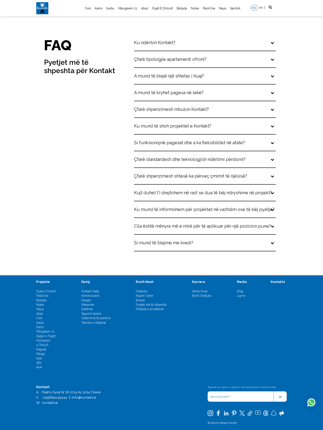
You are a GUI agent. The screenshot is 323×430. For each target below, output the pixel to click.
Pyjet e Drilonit (162, 8)
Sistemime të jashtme (96, 318)
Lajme (241, 295)
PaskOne (209, 8)
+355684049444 (54, 397)
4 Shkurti (42, 345)
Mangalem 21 (127, 8)
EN (261, 7)
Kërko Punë (199, 291)
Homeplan (43, 340)
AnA (39, 367)
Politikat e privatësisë (150, 309)
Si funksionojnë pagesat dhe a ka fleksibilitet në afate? (189, 142)
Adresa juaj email (220, 396)
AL (254, 7)
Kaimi (98, 8)
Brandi (140, 300)
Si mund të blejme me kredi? (163, 242)
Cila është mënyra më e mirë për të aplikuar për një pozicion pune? (202, 226)
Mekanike (87, 304)
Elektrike (87, 309)
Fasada (86, 300)
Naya (222, 8)
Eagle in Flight (46, 336)
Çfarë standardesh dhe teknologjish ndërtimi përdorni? (189, 159)
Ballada (182, 8)
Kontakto (278, 282)
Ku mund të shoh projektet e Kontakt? (172, 126)
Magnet (41, 349)
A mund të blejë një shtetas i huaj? (169, 76)
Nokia (195, 8)
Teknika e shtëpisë (93, 322)
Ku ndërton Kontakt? (154, 42)
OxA (88, 8)
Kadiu (110, 8)
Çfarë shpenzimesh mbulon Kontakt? (171, 109)
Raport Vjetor (144, 295)
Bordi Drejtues (201, 295)
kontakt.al (50, 403)
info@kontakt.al (84, 397)
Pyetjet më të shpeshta (151, 304)
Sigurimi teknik (91, 313)
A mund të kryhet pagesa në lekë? (168, 92)
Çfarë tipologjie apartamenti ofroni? (170, 59)
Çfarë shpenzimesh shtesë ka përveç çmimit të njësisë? (190, 176)
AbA (39, 358)
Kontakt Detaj (90, 291)
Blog (240, 291)
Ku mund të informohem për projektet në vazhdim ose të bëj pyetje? (204, 209)
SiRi (38, 363)
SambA (235, 8)
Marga (40, 354)
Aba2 (144, 8)
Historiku (142, 291)
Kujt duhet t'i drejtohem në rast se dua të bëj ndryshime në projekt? (203, 192)
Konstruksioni (90, 295)
